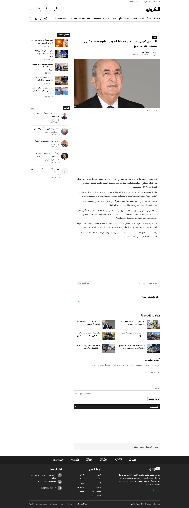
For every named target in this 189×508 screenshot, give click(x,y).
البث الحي (69, 504)
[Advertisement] (117, 129)
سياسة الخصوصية (41, 504)
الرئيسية (157, 18)
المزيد (32, 108)
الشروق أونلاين (145, 52)
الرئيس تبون (147, 192)
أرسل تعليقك (154, 399)
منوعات (106, 18)
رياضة (127, 18)
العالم (142, 18)
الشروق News (84, 18)
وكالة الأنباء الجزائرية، (124, 201)
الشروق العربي (60, 18)
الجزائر (149, 18)
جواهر (114, 18)
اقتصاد (134, 18)
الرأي (120, 18)
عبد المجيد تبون (83, 283)
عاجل (61, 504)
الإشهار (31, 504)
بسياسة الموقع (105, 365)
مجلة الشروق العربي (81, 504)
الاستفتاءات (53, 504)
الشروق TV (73, 18)
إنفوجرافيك (96, 18)
